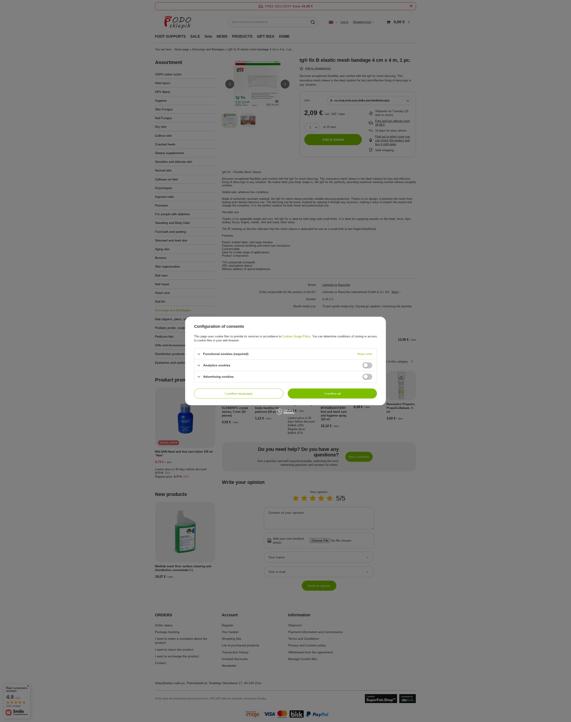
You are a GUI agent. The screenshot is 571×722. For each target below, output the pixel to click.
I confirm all (332, 393)
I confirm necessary (238, 393)
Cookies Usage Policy (296, 336)
